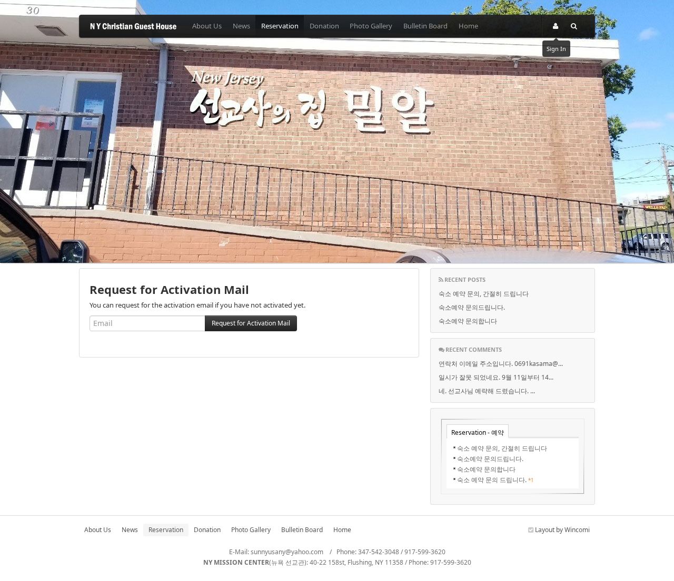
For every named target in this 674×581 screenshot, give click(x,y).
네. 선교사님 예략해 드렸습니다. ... (487, 390)
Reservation (280, 25)
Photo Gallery (371, 25)
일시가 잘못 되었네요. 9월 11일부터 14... (496, 377)
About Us (207, 25)
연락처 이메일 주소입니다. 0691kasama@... (501, 363)
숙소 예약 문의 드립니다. (492, 479)
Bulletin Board (425, 25)
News (241, 25)
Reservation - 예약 (477, 432)
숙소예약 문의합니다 (468, 321)
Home (468, 25)
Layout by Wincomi (561, 529)
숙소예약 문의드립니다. (472, 307)
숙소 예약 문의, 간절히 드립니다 (484, 293)
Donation (324, 25)
